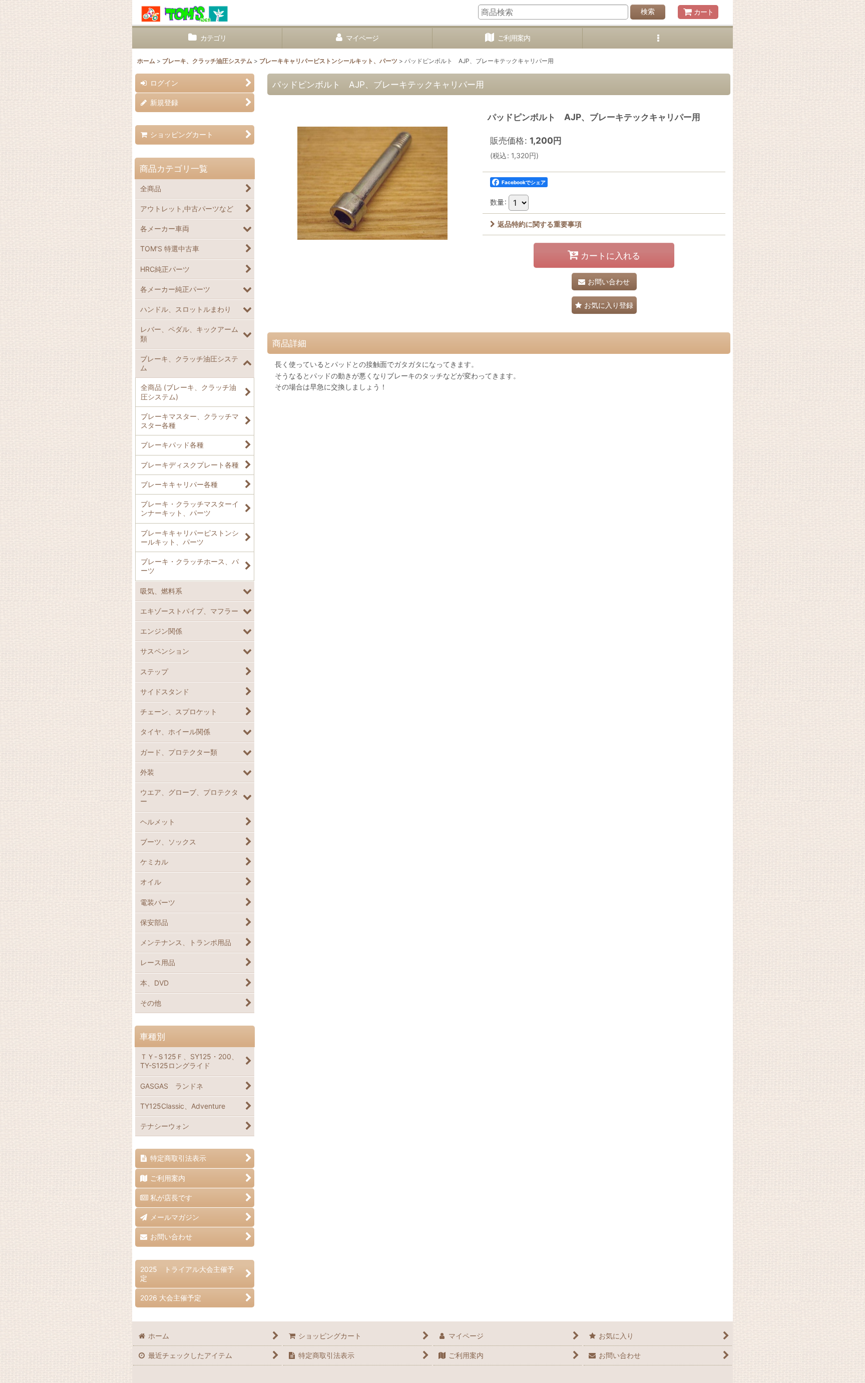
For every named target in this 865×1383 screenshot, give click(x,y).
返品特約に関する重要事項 (540, 224)
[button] (658, 38)
